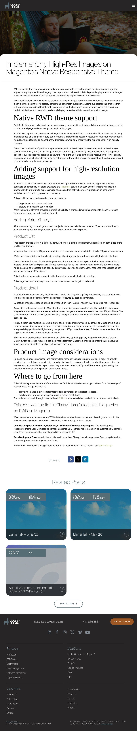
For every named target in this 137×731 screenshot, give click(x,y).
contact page (105, 445)
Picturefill (65, 186)
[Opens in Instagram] (65, 632)
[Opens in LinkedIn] (49, 632)
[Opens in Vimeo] (80, 632)
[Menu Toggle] (134, 5)
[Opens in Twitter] (72, 632)
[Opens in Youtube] (87, 632)
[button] (78, 459)
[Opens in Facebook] (57, 632)
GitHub (61, 398)
